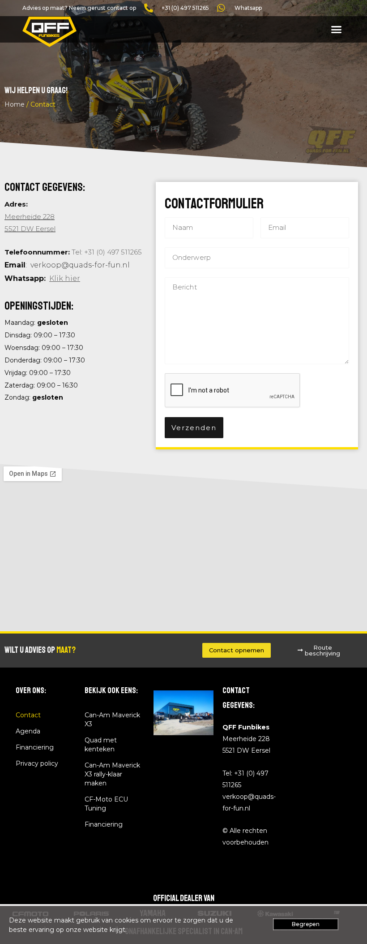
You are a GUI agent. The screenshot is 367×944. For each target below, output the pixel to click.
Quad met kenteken (101, 744)
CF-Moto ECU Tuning (106, 803)
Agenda (28, 731)
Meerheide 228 (29, 216)
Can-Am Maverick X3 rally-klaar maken (112, 774)
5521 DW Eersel (29, 228)
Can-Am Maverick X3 (112, 719)
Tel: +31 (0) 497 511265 (107, 252)
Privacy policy (37, 763)
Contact (28, 715)
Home (14, 104)
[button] (336, 29)
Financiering (35, 747)
